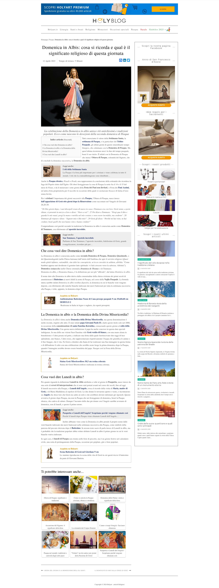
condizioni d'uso (108, 44)
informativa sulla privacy (121, 44)
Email (88, 36)
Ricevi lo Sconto (95, 54)
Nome (88, 27)
